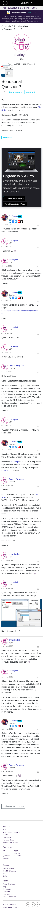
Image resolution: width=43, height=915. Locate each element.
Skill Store (6, 835)
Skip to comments (15, 92)
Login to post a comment (13, 806)
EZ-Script (15, 462)
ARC (4, 830)
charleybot (13, 240)
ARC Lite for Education (11, 832)
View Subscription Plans (15, 204)
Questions (13, 8)
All (4, 8)
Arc (4, 873)
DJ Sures (13, 216)
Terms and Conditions (11, 908)
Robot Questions (20, 26)
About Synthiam (9, 884)
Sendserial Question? (13, 29)
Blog (4, 887)
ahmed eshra (14, 554)
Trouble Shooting (9, 871)
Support (6, 865)
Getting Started (8, 868)
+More (34, 8)
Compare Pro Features (14, 198)
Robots (5, 853)
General (24, 8)
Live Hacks (18, 853)
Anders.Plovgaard (16, 366)
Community (6, 26)
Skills (5, 876)
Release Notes (8, 840)
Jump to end (30, 92)
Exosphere (7, 837)
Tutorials (6, 858)
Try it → (30, 12)
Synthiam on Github (10, 842)
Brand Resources (9, 897)
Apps (16, 851)
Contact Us (7, 889)
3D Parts (17, 856)
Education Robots (9, 894)
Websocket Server (19, 12)
